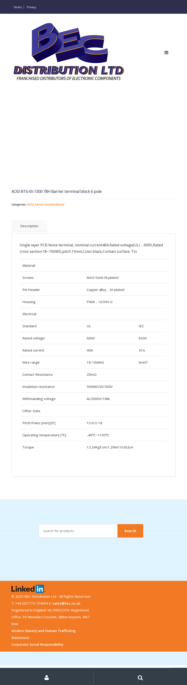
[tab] (29, 226)
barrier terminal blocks (50, 204)
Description (29, 226)
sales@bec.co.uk (66, 603)
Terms (17, 7)
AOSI (30, 204)
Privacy (31, 7)
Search (130, 530)
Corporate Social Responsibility (37, 644)
